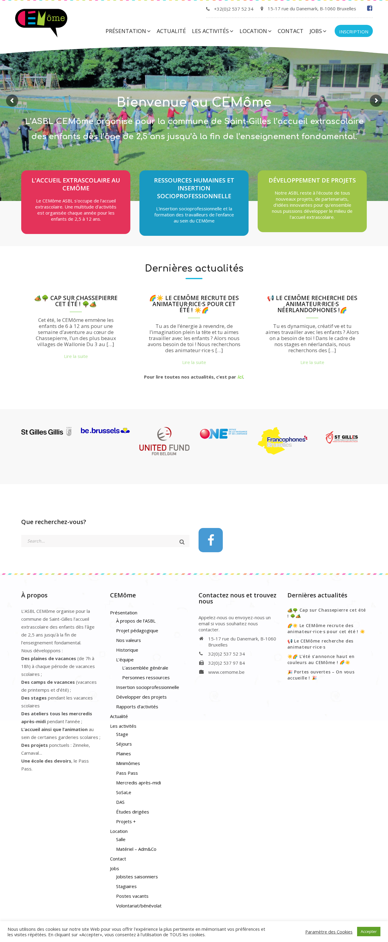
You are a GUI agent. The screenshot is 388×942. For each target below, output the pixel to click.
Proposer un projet (312, 226)
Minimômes (128, 763)
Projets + (126, 821)
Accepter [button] (369, 931)
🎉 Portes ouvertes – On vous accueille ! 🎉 (321, 675)
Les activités (210, 31)
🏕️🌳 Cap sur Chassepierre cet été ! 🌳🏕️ (76, 301)
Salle (120, 839)
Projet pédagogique (137, 630)
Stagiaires (126, 886)
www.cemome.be (226, 672)
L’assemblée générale (145, 668)
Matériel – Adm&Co (136, 849)
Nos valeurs (128, 640)
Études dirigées (132, 812)
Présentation (125, 31)
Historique (127, 650)
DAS (120, 802)
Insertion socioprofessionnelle (147, 687)
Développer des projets (141, 697)
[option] (76, 329)
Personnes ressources (146, 677)
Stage (122, 734)
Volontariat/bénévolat (139, 906)
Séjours (124, 744)
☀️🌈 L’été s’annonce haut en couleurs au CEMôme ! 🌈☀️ (321, 659)
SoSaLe (123, 792)
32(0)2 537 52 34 (226, 654)
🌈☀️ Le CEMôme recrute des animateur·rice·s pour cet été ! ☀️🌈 (194, 304)
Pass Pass (127, 773)
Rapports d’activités (137, 706)
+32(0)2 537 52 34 (233, 9)
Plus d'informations (194, 230)
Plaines (123, 753)
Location (253, 31)
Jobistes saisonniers (137, 877)
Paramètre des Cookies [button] (329, 931)
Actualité (171, 31)
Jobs (315, 31)
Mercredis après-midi (138, 783)
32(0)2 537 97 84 (226, 663)
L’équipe (125, 659)
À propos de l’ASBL (136, 621)
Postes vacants (132, 896)
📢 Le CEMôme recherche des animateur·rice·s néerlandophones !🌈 (312, 304)
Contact (290, 31)
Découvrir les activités (76, 228)
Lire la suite (193, 147)
